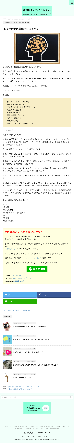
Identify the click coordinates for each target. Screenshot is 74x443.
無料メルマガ (11, 249)
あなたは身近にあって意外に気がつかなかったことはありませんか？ (35, 365)
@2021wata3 (15, 275)
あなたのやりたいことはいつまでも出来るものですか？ (31, 339)
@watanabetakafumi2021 (23, 278)
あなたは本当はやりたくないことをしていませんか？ (24, 386)
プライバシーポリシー (38, 428)
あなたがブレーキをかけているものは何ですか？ (29, 352)
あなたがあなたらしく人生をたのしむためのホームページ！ (37, 436)
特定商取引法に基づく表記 (52, 428)
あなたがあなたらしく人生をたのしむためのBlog (17, 310)
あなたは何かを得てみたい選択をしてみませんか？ (29, 326)
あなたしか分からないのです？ (23, 377)
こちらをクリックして (32, 258)
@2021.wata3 (18, 281)
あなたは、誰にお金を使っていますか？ (20, 389)
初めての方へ (66, 426)
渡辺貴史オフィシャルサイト (37, 432)
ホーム (6, 426)
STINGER (57, 439)
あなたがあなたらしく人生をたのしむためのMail (22, 426)
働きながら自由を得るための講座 (23, 428)
